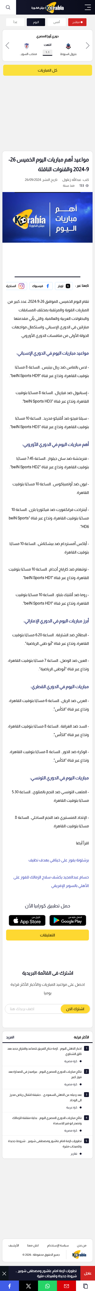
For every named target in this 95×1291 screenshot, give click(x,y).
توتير (69, 285)
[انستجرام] (15, 286)
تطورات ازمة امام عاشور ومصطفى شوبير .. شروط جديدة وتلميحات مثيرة (46, 1273)
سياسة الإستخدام (58, 1245)
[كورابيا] (47, 7)
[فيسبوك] (41, 286)
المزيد (10, 1037)
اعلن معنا (33, 1245)
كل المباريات (47, 70)
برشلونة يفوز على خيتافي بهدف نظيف (58, 860)
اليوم (36, 22)
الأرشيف (14, 1245)
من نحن (81, 1245)
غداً (15, 22)
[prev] (88, 45)
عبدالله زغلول (71, 180)
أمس (56, 22)
